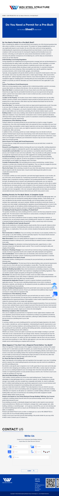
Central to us (23, 417)
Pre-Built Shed (28, 42)
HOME (4, 15)
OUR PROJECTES (11, 15)
